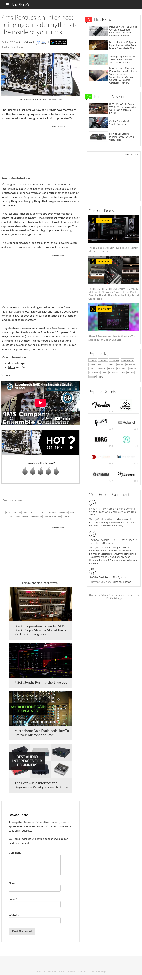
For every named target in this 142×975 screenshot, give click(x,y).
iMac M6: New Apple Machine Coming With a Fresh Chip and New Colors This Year (112, 512)
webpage (19, 363)
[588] (101, 422)
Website (14, 915)
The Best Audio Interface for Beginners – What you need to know (41, 785)
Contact (132, 595)
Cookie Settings (114, 598)
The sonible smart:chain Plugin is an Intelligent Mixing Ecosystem (113, 235)
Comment (15, 852)
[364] (126, 439)
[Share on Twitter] (72, 500)
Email (13, 899)
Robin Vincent (26, 42)
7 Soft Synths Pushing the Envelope (41, 682)
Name (13, 882)
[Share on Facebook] (59, 500)
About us (93, 595)
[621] (126, 404)
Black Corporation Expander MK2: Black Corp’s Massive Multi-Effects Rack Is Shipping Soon (40, 630)
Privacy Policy (108, 595)
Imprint (121, 595)
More (11, 367)
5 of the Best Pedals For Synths (107, 577)
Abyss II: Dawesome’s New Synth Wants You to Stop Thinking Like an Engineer (113, 324)
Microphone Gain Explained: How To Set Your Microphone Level (42, 732)
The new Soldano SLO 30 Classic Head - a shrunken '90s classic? (113, 541)
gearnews (20, 4)
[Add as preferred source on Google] (58, 42)
